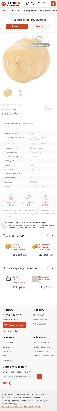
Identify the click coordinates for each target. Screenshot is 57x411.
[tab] (11, 123)
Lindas (32, 133)
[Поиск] (27, 3)
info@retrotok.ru (10, 319)
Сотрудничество (40, 351)
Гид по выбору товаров (43, 356)
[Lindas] (49, 108)
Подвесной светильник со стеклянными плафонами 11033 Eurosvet (45, 279)
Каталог (15, 10)
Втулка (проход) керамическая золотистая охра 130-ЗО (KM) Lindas (19, 247)
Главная (5, 10)
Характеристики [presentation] (11, 123)
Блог (5, 356)
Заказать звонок (16, 325)
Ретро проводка (30, 10)
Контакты (7, 360)
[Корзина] (44, 3)
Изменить (17, 26)
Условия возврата (41, 347)
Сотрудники (8, 347)
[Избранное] (38, 3)
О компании (8, 342)
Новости (7, 351)
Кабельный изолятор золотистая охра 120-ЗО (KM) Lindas (44, 247)
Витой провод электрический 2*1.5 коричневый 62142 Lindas (19, 279)
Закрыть (40, 26)
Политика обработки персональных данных (21, 406)
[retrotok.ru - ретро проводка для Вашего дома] (10, 3)
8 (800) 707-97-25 (12, 315)
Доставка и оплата (41, 342)
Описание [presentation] (28, 123)
